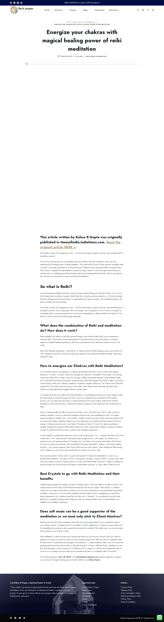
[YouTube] (18, 3)
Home (47, 10)
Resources (113, 10)
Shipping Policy (126, 590)
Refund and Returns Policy (131, 596)
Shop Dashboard (88, 593)
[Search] (138, 10)
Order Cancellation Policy (130, 593)
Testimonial (99, 10)
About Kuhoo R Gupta (90, 587)
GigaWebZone (148, 618)
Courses (72, 10)
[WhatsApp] (21, 3)
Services (58, 10)
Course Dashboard (89, 605)
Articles (85, 599)
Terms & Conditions (128, 602)
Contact (85, 602)
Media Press (90, 56)
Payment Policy (126, 587)
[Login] (143, 10)
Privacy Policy (126, 599)
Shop (85, 10)
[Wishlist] (148, 10)
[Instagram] (14, 3)
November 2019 (101, 56)
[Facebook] (11, 3)
